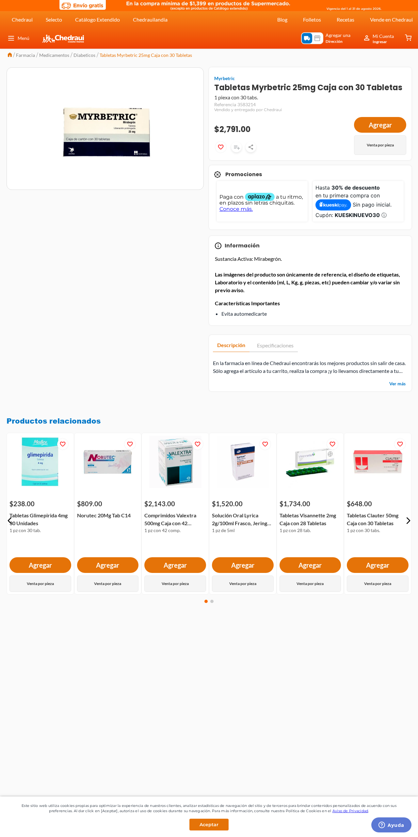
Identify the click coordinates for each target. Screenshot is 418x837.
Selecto (54, 19)
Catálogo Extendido (97, 19)
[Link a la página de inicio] (10, 55)
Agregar (380, 125)
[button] (10, 520)
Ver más (397, 383)
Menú (23, 38)
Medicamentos (54, 55)
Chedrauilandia (150, 19)
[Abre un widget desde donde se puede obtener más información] (391, 825)
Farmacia (25, 55)
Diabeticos (84, 55)
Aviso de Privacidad (350, 811)
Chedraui (22, 19)
